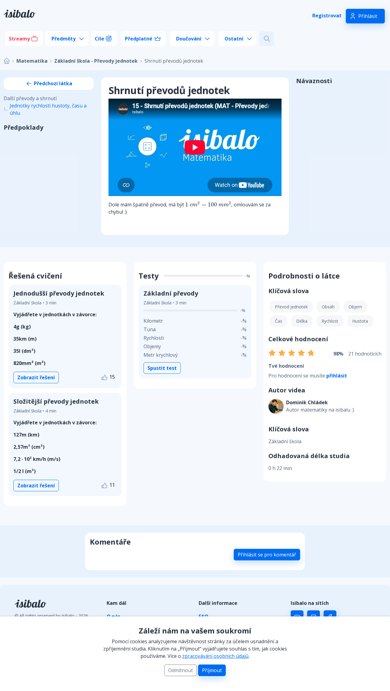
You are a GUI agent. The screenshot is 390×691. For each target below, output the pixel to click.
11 (111, 485)
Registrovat (327, 15)
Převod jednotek (291, 307)
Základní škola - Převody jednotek (96, 61)
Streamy (19, 38)
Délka (301, 321)
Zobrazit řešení (36, 377)
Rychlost (329, 321)
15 (111, 377)
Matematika (32, 61)
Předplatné (138, 38)
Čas (278, 321)
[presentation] (208, 204)
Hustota (360, 321)
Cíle (99, 38)
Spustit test (162, 368)
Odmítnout (180, 670)
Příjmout (212, 670)
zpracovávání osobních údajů (215, 656)
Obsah (328, 307)
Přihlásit (367, 16)
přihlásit (336, 375)
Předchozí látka (52, 83)
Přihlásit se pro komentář (267, 554)
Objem (355, 307)
